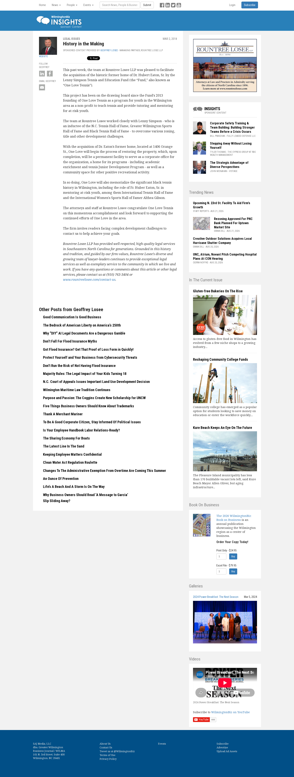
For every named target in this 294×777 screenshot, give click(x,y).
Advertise (222, 747)
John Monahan (218, 171)
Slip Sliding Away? (56, 501)
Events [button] (87, 5)
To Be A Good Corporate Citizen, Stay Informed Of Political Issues (92, 422)
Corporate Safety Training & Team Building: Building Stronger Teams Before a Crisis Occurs (232, 127)
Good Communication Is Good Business (72, 317)
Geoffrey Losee (109, 50)
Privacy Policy (108, 759)
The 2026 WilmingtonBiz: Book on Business (233, 518)
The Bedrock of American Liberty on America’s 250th (82, 325)
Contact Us (106, 747)
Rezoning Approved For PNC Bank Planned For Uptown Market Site (233, 223)
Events (162, 743)
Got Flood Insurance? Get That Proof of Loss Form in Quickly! (88, 349)
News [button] (55, 5)
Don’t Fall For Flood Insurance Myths (70, 341)
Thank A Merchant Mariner (63, 414)
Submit (147, 5)
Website (43, 56)
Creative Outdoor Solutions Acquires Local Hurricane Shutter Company (222, 241)
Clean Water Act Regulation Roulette (70, 462)
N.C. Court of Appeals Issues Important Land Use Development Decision (96, 382)
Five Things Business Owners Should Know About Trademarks (88, 406)
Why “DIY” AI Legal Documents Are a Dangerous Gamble (84, 333)
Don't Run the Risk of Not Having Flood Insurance (79, 366)
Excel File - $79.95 (226, 565)
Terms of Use (107, 755)
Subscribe (223, 743)
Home (42, 5)
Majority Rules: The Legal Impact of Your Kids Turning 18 (84, 374)
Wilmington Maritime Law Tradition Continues (76, 390)
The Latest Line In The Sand (63, 446)
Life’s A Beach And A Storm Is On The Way (74, 486)
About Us (105, 743)
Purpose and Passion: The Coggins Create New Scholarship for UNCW (94, 398)
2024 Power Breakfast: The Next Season (215, 596)
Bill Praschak (217, 136)
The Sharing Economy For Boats (66, 438)
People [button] (71, 5)
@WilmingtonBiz (124, 751)
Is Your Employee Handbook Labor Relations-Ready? (81, 430)
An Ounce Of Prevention (61, 478)
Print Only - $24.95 (226, 550)
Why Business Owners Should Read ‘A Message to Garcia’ (85, 495)
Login (232, 5)
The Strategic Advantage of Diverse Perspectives (229, 165)
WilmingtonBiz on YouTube (230, 712)
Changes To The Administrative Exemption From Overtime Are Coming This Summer (104, 470)
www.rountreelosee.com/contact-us (89, 279)
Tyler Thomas (218, 152)
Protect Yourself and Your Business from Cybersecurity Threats (90, 357)
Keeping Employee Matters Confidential (72, 454)
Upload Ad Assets (227, 751)
